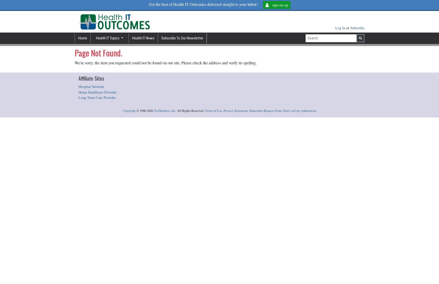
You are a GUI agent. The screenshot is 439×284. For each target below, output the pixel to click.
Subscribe (357, 27)
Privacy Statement (236, 111)
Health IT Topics (108, 38)
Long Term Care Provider (97, 97)
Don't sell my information (299, 111)
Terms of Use (213, 111)
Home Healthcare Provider (98, 92)
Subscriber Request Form (265, 111)
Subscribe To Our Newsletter (182, 38)
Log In (340, 27)
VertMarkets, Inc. (165, 111)
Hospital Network (91, 86)
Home (82, 38)
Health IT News (143, 38)
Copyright (129, 111)
